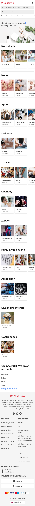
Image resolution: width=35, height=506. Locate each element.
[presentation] (33, 3)
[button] (6, 469)
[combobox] (17, 12)
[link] (4, 16)
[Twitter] (17, 412)
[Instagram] (20, 412)
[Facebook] (14, 412)
